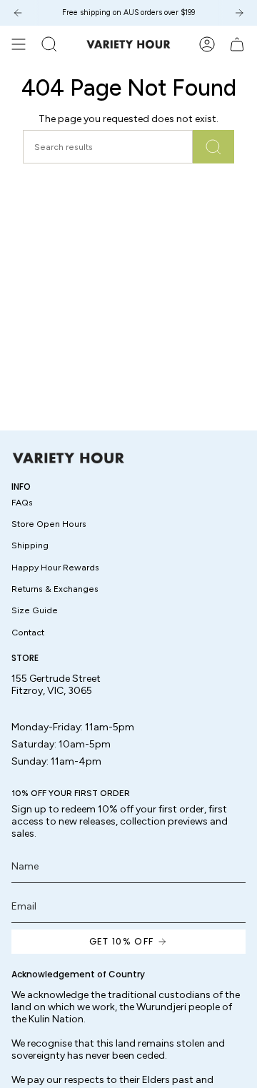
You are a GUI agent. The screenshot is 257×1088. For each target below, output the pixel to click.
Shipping (30, 545)
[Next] (239, 12)
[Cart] (237, 44)
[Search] (213, 146)
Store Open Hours (48, 523)
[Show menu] (18, 44)
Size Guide (34, 610)
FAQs (22, 502)
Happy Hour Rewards (55, 567)
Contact (27, 632)
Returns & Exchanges (55, 588)
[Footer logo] (68, 458)
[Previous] (17, 12)
